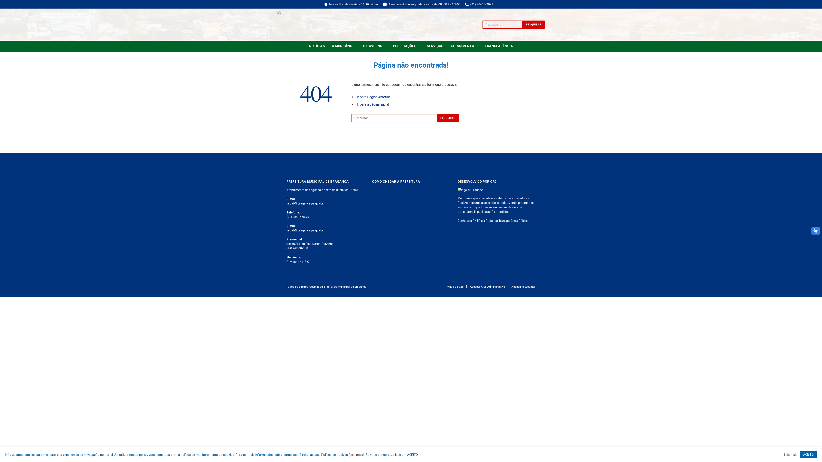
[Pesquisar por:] (394, 118)
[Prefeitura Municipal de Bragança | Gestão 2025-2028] (292, 25)
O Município (342, 46)
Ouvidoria (292, 262)
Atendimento (462, 46)
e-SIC (305, 262)
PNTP (476, 220)
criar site (485, 198)
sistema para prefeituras (512, 198)
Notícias (317, 46)
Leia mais (356, 455)
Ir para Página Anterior (373, 97)
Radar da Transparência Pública (507, 220)
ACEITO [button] (808, 454)
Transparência (499, 46)
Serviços (435, 46)
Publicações (404, 46)
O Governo (373, 46)
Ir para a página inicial (373, 104)
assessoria (488, 202)
